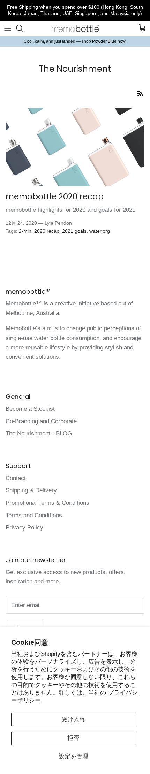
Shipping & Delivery (31, 490)
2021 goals (74, 231)
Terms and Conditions (34, 515)
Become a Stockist (30, 408)
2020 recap (46, 231)
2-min (25, 231)
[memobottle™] (75, 28)
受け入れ (73, 719)
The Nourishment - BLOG (39, 433)
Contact (16, 478)
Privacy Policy (24, 527)
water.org (99, 231)
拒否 (73, 738)
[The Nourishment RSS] (140, 93)
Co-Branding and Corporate (41, 421)
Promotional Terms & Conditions (47, 503)
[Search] (23, 28)
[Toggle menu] (7, 28)
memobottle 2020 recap (55, 196)
